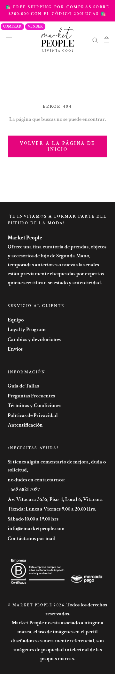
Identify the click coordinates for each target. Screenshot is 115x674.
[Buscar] (95, 40)
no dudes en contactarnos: (36, 479)
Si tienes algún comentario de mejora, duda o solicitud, (57, 466)
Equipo (16, 319)
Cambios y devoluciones (34, 339)
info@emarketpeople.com (36, 528)
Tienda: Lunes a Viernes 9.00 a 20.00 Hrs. (52, 508)
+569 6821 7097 (24, 489)
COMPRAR (12, 26)
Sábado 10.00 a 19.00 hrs (33, 518)
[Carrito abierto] (106, 40)
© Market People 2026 (36, 605)
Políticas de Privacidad (33, 415)
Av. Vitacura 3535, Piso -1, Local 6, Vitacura (55, 499)
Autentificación (25, 425)
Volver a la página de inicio (57, 146)
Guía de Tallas (23, 385)
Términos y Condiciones (34, 405)
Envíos (15, 349)
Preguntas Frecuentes (31, 395)
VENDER (35, 26)
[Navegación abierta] (9, 39)
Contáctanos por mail (32, 538)
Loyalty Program (27, 329)
